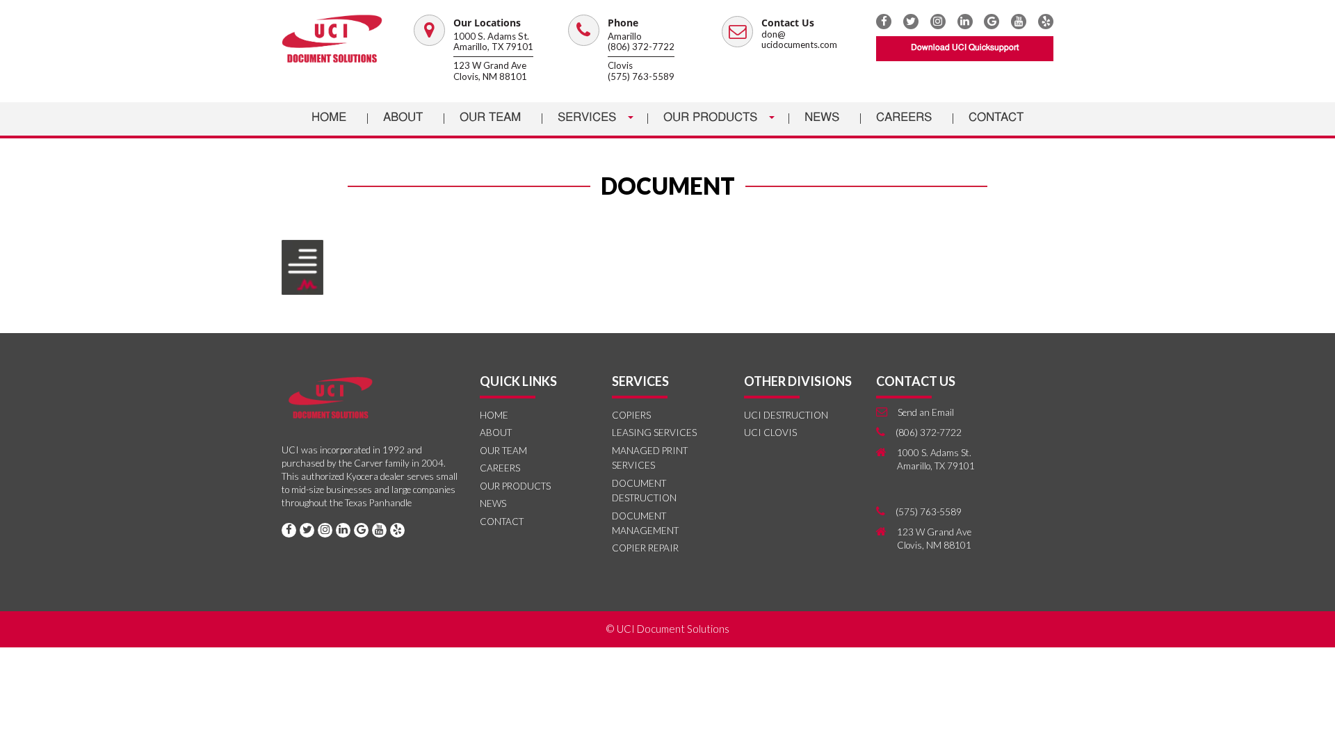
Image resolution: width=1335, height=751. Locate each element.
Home (329, 118)
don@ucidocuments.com (799, 40)
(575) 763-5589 (641, 76)
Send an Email (926, 412)
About (403, 118)
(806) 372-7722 (641, 46)
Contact (996, 118)
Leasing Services (654, 432)
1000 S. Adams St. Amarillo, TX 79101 (493, 42)
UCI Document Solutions (673, 628)
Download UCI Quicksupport (965, 48)
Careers (904, 118)
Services (589, 118)
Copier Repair (645, 548)
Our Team (490, 118)
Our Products (712, 118)
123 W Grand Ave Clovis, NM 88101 (490, 71)
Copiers (631, 415)
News (821, 118)
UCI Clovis (770, 432)
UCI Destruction (786, 415)
